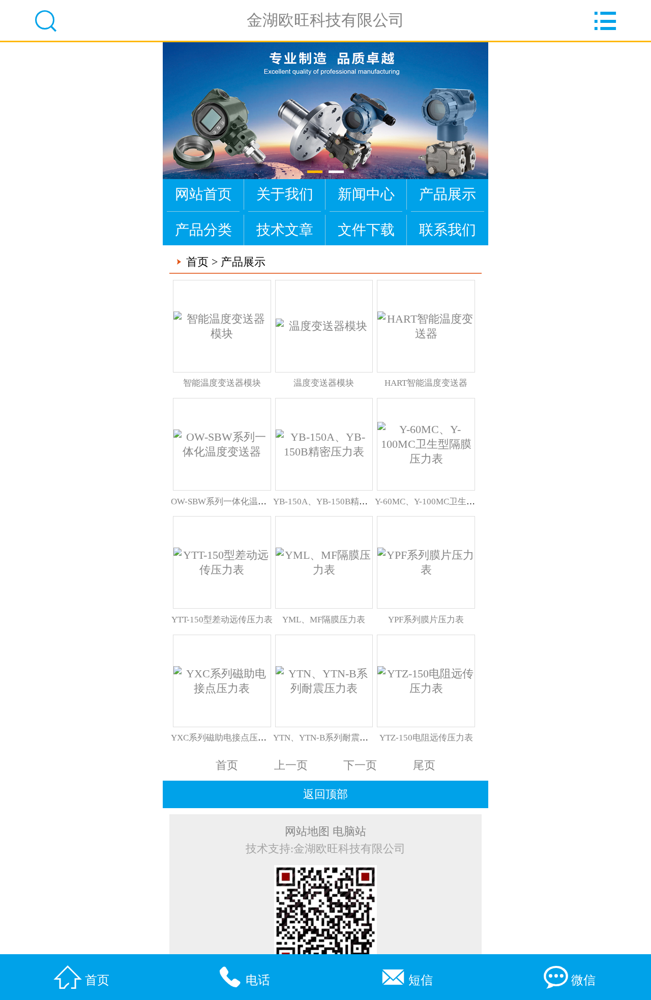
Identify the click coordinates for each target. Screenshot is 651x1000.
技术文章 (284, 230)
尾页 (424, 765)
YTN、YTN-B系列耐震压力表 (329, 737)
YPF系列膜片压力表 (426, 619)
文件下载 (366, 230)
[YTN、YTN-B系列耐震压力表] (324, 681)
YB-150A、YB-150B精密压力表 (333, 501)
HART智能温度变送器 (425, 383)
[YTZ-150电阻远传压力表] (426, 681)
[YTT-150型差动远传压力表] (222, 562)
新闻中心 (366, 194)
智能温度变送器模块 (222, 383)
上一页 (291, 765)
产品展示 (447, 194)
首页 (197, 262)
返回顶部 (325, 794)
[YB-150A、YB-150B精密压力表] (324, 444)
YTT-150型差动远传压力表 (222, 619)
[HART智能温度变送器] (426, 326)
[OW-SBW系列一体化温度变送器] (222, 444)
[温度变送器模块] (324, 326)
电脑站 (349, 831)
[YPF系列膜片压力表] (426, 562)
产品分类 (203, 230)
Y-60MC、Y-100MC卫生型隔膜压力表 (446, 501)
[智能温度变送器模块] (222, 326)
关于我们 (284, 194)
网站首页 (203, 194)
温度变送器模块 (323, 383)
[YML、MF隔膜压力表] (324, 562)
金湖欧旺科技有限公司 (325, 20)
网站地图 (307, 831)
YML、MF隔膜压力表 (323, 619)
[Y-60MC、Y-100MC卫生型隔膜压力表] (426, 444)
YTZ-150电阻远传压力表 (426, 737)
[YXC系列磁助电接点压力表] (222, 681)
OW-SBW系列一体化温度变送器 (231, 501)
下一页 (360, 765)
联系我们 (447, 230)
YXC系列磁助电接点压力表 (223, 737)
